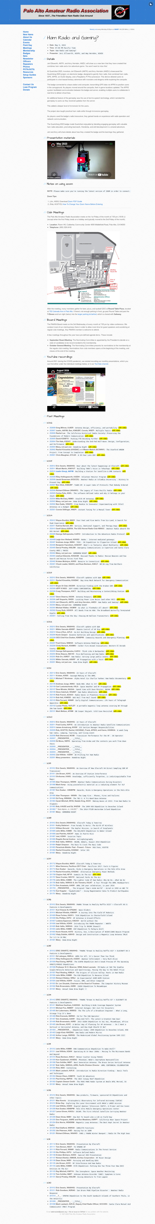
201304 (52, 1076)
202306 (52, 599)
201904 (52, 801)
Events (26, 42)
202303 (52, 607)
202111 (52, 675)
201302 (52, 1081)
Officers (27, 61)
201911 (52, 773)
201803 (52, 847)
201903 (52, 806)
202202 (52, 659)
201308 (52, 1062)
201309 (52, 1059)
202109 (52, 683)
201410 (52, 1007)
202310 (52, 585)
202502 (52, 504)
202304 (52, 604)
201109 (52, 1152)
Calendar (27, 39)
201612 (52, 904)
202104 (52, 697)
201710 (52, 869)
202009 (52, 730)
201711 (52, 866)
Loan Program (30, 87)
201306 (52, 1067)
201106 (52, 1160)
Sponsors (27, 77)
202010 (52, 727)
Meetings (27, 47)
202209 (52, 634)
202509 (52, 476)
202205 (52, 651)
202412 (52, 520)
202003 (52, 752)
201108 (52, 1155)
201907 (52, 790)
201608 (52, 918)
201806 (52, 839)
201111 (52, 1146)
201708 (52, 874)
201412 (52, 999)
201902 (52, 809)
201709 (52, 871)
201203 (52, 1127)
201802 (52, 850)
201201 (52, 1133)
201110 (52, 1149)
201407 (52, 1018)
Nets (25, 55)
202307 (52, 596)
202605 (52, 438)
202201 (52, 662)
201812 (52, 822)
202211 (52, 629)
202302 (52, 610)
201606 (52, 923)
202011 (52, 724)
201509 (52, 961)
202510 (52, 471)
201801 (52, 852)
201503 (52, 983)
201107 (52, 1157)
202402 (52, 561)
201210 (52, 1103)
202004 (52, 749)
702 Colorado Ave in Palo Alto (61, 311)
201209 (52, 1106)
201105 (52, 1163)
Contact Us (28, 84)
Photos (26, 66)
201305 (52, 1070)
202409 (52, 534)
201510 (52, 958)
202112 (52, 672)
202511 (52, 468)
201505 (52, 978)
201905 (52, 798)
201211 (52, 1100)
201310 (52, 1056)
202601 (52, 455)
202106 (52, 692)
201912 (52, 768)
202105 (52, 694)
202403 (52, 555)
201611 (52, 909)
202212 (52, 626)
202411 (52, 525)
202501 (52, 509)
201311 (52, 1051)
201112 (52, 1144)
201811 (52, 825)
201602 (52, 934)
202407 (52, 542)
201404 (52, 1029)
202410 (52, 528)
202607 (52, 430)
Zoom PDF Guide (75, 201)
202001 (52, 757)
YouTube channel (101, 363)
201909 (52, 781)
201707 (52, 877)
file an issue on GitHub (77, 1212)
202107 (52, 689)
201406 (52, 1021)
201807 (52, 836)
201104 (52, 1165)
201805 (52, 841)
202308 (52, 591)
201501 (52, 989)
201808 (52, 833)
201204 (52, 1122)
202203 (52, 656)
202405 (52, 547)
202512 (52, 465)
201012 (52, 1187)
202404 (52, 553)
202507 (52, 485)
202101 (52, 711)
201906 (52, 795)
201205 (52, 1119)
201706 (52, 880)
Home (26, 31)
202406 (52, 545)
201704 (52, 885)
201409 (52, 1010)
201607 (52, 920)
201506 (52, 975)
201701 (52, 893)
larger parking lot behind (87, 314)
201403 (52, 1032)
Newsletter (28, 58)
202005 (52, 746)
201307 (52, 1065)
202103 (52, 700)
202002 (52, 754)
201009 (52, 1201)
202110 (52, 678)
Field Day (27, 45)
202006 (52, 741)
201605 (52, 926)
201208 (52, 1108)
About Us (27, 37)
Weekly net (93, 29)
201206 (52, 1116)
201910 (52, 776)
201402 (52, 1035)
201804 (52, 844)
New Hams (28, 34)
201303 (52, 1078)
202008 (52, 735)
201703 (52, 888)
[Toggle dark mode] (150, 4)
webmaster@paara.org (59, 1212)
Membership (29, 50)
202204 (52, 654)
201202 (52, 1130)
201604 (52, 929)
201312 (52, 1048)
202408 (52, 539)
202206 (52, 645)
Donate (26, 89)
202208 (52, 637)
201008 (52, 1204)
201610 (52, 912)
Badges (26, 53)
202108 (52, 686)
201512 (52, 950)
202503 (52, 501)
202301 (52, 615)
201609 (52, 915)
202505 (52, 493)
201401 (52, 1038)
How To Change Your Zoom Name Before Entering (83, 204)
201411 (52, 1005)
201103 (52, 1171)
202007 (52, 738)
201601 (52, 939)
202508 (52, 479)
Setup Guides (29, 74)
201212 (52, 1095)
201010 (52, 1195)
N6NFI (116, 29)
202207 (52, 643)
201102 (52, 1174)
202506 (52, 490)
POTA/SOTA (29, 69)
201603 (52, 931)
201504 (52, 980)
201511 (52, 956)
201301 (52, 1084)
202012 (52, 721)
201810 (52, 828)
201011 (52, 1190)
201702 (52, 890)
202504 (52, 498)
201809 (52, 830)
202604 (52, 441)
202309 (52, 588)
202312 (52, 577)
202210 (52, 632)
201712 (52, 863)
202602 (52, 449)
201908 (52, 784)
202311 (52, 580)
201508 (52, 967)
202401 (52, 564)
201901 (52, 811)
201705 (52, 882)
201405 (52, 1024)
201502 (52, 986)
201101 (52, 1176)
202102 (52, 705)
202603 (52, 446)
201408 (52, 1016)
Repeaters (28, 63)
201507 (52, 972)
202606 (52, 433)
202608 (52, 427)
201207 (52, 1111)
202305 (52, 602)
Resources (28, 71)
